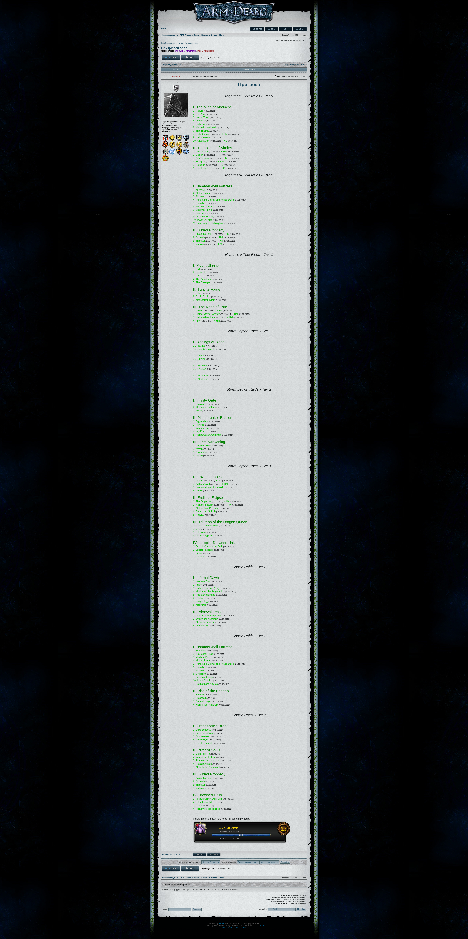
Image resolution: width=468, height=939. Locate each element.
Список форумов (170, 35)
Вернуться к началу (171, 855)
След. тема (300, 65)
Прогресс (249, 84)
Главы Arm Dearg (205, 51)
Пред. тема (289, 65)
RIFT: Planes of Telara (189, 35)
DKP (285, 29)
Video (271, 29)
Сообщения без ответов (172, 43)
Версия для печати (172, 65)
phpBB (221, 924)
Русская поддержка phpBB (234, 928)
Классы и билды (209, 35)
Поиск (300, 29)
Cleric (221, 35)
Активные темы (192, 43)
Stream (257, 29)
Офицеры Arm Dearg (185, 51)
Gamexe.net (260, 926)
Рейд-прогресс (174, 48)
